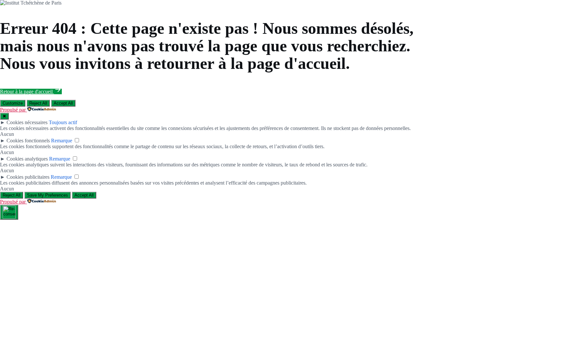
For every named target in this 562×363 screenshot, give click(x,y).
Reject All (38, 103)
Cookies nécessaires (27, 122)
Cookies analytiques (27, 159)
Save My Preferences (47, 195)
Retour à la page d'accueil (27, 91)
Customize (13, 103)
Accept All (63, 103)
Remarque (61, 140)
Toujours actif (63, 122)
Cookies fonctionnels (28, 140)
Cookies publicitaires (28, 177)
